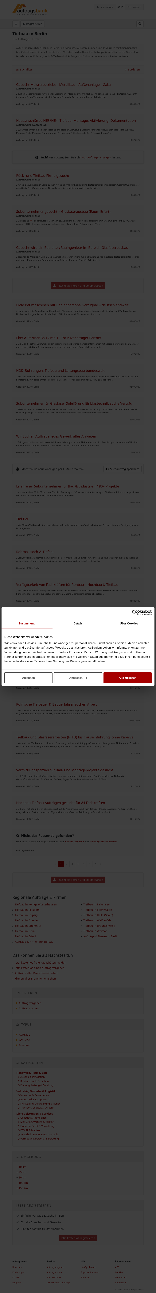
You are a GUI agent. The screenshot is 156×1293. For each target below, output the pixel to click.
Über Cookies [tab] (129, 623)
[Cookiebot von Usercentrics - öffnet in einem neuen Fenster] (135, 612)
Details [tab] (78, 623)
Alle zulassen (127, 677)
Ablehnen (28, 677)
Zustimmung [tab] (27, 623)
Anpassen (76, 677)
